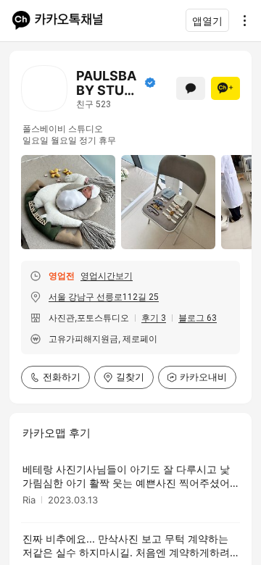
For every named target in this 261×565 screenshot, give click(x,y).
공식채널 (150, 82)
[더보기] (240, 20)
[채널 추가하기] (225, 88)
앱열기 (207, 20)
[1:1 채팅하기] (190, 88)
